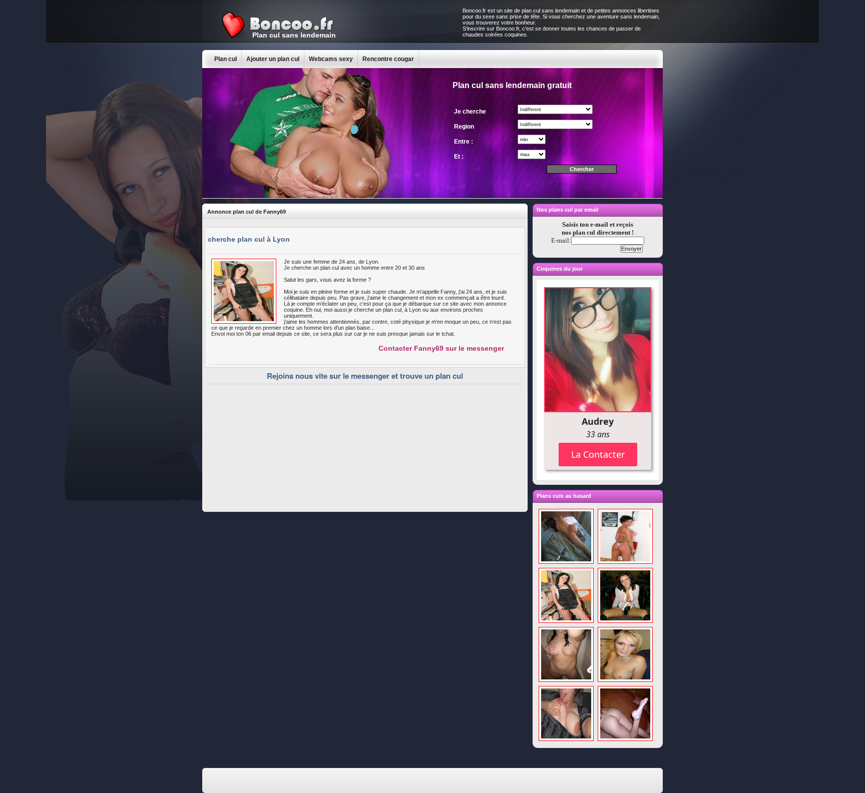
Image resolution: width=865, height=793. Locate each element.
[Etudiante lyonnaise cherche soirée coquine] (625, 621)
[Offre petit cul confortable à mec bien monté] (625, 739)
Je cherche (470, 111)
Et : (459, 156)
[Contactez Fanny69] (243, 322)
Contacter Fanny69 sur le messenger (441, 348)
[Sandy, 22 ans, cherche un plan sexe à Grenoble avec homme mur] (625, 680)
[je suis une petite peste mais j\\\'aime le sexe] (566, 680)
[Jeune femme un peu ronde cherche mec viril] (566, 739)
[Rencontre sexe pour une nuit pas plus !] (566, 562)
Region (464, 126)
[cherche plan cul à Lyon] (566, 621)
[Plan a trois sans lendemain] (625, 562)
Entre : (463, 141)
